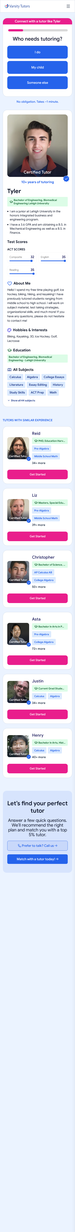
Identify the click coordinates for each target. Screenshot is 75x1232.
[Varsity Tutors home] (17, 6)
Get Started (38, 474)
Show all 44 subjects (23, 400)
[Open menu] (68, 6)
